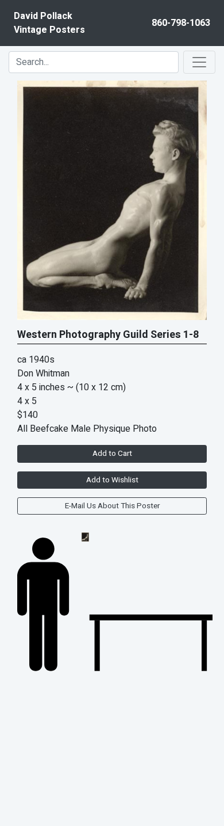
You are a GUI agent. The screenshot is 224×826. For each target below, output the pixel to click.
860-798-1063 (181, 23)
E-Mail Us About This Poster (112, 506)
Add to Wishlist (112, 480)
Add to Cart (112, 453)
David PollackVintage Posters (49, 23)
